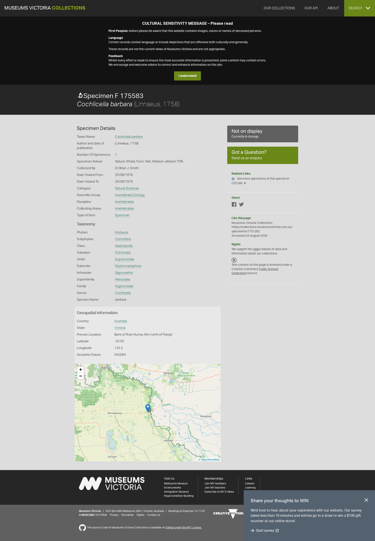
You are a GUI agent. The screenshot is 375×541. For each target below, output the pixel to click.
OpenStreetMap (210, 459)
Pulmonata (122, 252)
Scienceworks (172, 487)
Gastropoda (124, 246)
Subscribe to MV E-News (219, 491)
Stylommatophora (128, 266)
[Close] (366, 501)
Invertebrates (124, 201)
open (256, 249)
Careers (249, 483)
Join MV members (215, 483)
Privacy (114, 515)
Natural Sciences (127, 188)
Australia (120, 321)
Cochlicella (123, 293)
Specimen (122, 215)
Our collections (279, 8)
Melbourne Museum (176, 483)
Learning (250, 487)
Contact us (153, 515)
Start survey (265, 530)
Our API (311, 8)
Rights (140, 515)
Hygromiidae (124, 286)
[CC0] (234, 260)
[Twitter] (241, 205)
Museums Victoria (44, 8)
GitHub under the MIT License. (184, 527)
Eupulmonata (124, 259)
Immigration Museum (176, 491)
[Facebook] (234, 205)
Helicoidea (122, 279)
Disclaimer (127, 515)
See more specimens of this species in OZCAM (260, 181)
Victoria (119, 328)
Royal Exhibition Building (178, 496)
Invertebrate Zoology (130, 195)
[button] (359, 8)
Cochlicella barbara (129, 136)
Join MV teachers (214, 487)
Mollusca (121, 232)
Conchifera (123, 239)
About (333, 8)
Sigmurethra (124, 272)
